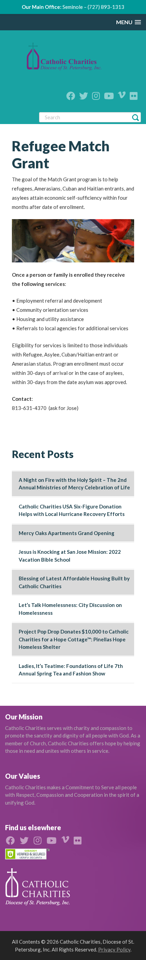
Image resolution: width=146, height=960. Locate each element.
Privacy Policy (114, 949)
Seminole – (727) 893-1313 (93, 7)
